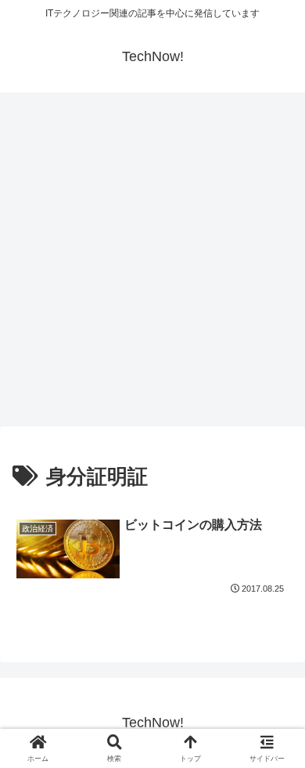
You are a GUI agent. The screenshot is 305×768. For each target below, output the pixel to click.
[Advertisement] (152, 264)
